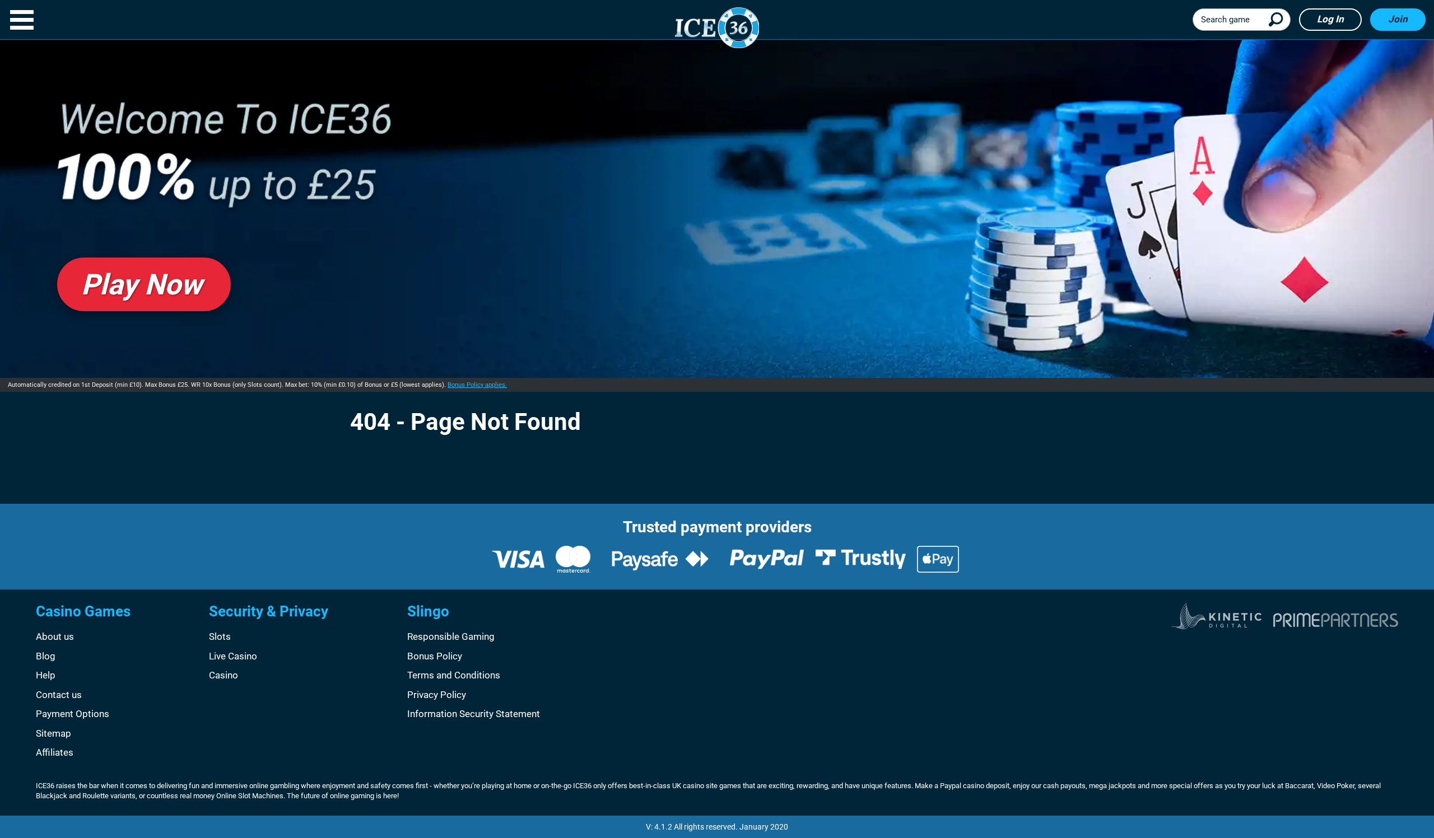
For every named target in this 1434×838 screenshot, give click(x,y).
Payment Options (72, 713)
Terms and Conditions (453, 675)
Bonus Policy (434, 656)
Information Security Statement (473, 713)
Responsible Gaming (451, 636)
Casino (223, 675)
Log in (1330, 19)
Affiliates (54, 752)
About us (55, 636)
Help (45, 675)
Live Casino (233, 656)
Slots (220, 636)
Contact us (59, 694)
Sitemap (53, 733)
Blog (45, 656)
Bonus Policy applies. (477, 384)
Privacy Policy (436, 694)
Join (1398, 19)
